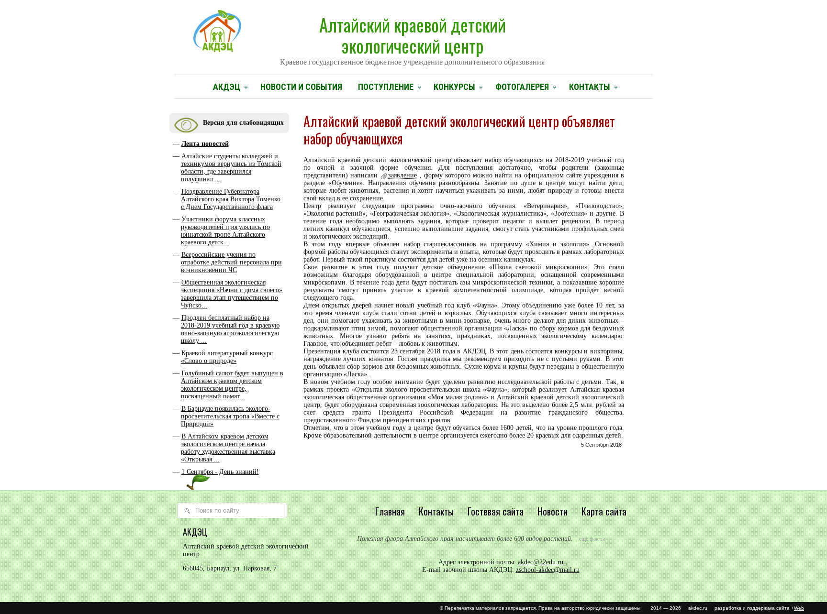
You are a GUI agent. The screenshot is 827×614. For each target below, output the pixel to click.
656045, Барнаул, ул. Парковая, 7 (230, 568)
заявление (402, 175)
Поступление (386, 87)
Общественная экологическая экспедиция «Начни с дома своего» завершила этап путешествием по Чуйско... (231, 294)
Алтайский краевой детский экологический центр (412, 38)
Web (799, 608)
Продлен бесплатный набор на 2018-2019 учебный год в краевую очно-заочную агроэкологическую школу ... (230, 329)
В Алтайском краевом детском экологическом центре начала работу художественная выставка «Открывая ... (228, 448)
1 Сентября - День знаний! (220, 471)
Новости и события (301, 87)
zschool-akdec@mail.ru (548, 569)
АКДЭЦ (226, 87)
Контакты (589, 87)
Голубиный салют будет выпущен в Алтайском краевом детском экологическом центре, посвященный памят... (232, 385)
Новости (552, 511)
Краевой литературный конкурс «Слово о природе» (227, 357)
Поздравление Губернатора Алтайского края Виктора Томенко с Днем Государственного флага (230, 199)
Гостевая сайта (496, 511)
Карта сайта (603, 511)
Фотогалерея (522, 87)
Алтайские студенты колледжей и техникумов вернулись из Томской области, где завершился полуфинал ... (231, 168)
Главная (390, 511)
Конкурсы (454, 87)
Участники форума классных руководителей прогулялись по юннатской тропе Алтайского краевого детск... (225, 231)
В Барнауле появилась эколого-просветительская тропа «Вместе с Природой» (230, 416)
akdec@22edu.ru (540, 562)
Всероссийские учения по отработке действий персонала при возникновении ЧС (231, 262)
